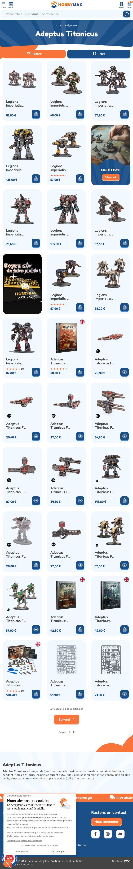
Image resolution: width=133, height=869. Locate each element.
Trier (101, 54)
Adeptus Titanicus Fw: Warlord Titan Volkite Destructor (60, 554)
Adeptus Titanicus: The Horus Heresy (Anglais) (14, 683)
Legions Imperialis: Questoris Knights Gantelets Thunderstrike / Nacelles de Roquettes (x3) (106, 297)
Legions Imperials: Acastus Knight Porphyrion (59, 103)
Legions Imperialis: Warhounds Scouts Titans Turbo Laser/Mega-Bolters (61, 168)
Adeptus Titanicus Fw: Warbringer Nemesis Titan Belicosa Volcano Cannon (16, 554)
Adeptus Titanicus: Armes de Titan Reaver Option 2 (105, 683)
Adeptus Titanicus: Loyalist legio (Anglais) (60, 619)
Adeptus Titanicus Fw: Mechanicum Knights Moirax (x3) (105, 554)
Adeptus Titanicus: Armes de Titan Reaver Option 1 (60, 683)
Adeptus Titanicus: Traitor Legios (105, 619)
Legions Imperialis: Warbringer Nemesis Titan (15, 232)
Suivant (65, 719)
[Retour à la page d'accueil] (66, 5)
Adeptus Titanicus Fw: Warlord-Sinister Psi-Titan (105, 490)
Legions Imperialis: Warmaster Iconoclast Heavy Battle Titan (16, 168)
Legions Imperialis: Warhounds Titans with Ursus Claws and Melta (59, 297)
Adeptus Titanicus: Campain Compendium (60, 361)
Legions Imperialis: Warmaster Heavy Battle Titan (60, 232)
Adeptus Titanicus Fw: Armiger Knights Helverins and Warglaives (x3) (17, 619)
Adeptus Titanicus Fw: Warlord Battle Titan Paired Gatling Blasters (60, 490)
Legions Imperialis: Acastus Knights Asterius (14, 103)
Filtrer (37, 54)
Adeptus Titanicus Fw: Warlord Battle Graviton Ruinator (60, 426)
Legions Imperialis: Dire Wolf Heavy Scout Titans (105, 232)
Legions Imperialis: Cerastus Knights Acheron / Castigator (103, 103)
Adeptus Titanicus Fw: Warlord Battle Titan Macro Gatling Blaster (16, 490)
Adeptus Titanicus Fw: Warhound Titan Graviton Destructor (105, 361)
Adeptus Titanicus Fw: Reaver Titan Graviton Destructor (16, 426)
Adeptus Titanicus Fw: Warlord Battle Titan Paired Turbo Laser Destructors (105, 426)
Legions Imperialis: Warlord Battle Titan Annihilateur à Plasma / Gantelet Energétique (16, 361)
